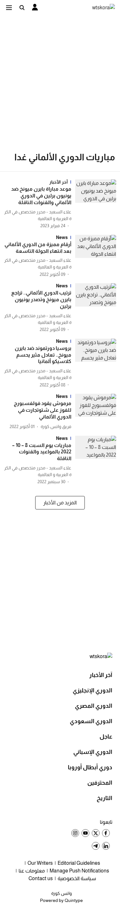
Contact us (40, 878)
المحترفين (99, 783)
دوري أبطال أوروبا (90, 767)
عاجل (106, 736)
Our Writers (40, 863)
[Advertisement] (60, 78)
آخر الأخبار (100, 675)
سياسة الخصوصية (77, 878)
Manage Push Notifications (79, 870)
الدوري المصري (93, 706)
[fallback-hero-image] (93, 204)
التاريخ (104, 798)
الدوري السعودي (91, 721)
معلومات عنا (32, 870)
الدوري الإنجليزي (92, 690)
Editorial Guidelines (79, 863)
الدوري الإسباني (92, 752)
